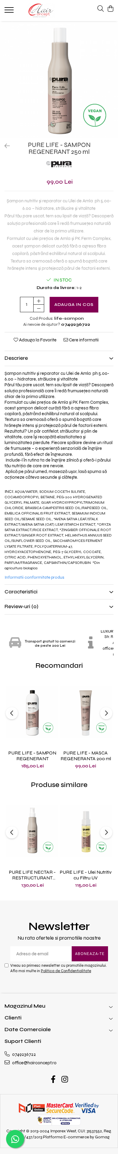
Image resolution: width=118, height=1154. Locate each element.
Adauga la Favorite (37, 340)
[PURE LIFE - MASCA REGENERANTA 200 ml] (86, 712)
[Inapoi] (4, 146)
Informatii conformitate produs (34, 577)
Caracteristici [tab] (21, 592)
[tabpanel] (59, 79)
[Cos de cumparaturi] (110, 9)
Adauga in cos (73, 304)
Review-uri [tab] (21, 606)
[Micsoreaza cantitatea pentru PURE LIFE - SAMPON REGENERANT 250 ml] (38, 308)
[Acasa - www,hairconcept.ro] (41, 10)
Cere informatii (83, 340)
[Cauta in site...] (100, 9)
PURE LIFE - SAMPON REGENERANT (32, 755)
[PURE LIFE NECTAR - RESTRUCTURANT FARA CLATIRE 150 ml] (32, 831)
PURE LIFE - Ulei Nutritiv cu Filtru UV (86, 875)
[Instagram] (65, 1080)
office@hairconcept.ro (34, 1062)
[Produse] (10, 11)
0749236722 (23, 1054)
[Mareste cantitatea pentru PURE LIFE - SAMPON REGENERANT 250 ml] (38, 301)
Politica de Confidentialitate (66, 971)
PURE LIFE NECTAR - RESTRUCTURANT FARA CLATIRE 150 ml (32, 875)
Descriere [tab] (16, 358)
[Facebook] (53, 1080)
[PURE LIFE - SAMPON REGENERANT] (32, 712)
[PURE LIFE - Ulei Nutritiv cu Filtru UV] (86, 831)
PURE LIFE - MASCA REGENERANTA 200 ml (86, 755)
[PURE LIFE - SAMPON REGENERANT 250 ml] (59, 79)
